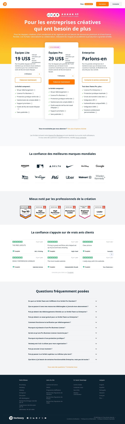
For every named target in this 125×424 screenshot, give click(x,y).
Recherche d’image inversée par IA (28, 401)
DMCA (48, 387)
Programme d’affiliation (53, 390)
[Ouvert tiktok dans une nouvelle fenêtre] (39, 418)
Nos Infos (76, 390)
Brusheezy (22, 385)
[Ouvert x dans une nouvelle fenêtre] (42, 418)
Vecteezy (22, 387)
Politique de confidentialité (88, 419)
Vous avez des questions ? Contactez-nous (62, 367)
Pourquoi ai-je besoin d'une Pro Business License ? (46, 328)
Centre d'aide (78, 385)
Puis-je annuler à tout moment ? (40, 349)
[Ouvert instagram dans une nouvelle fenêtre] (30, 418)
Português (102, 390)
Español (101, 387)
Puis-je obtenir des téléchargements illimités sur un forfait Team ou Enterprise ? (57, 312)
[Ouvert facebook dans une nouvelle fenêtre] (27, 418)
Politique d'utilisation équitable (106, 419)
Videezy (21, 390)
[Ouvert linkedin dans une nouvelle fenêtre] (33, 418)
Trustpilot (70, 272)
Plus (100, 398)
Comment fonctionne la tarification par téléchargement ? (49, 322)
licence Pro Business (56, 135)
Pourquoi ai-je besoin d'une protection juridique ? (46, 338)
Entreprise (22, 393)
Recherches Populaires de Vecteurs (54, 393)
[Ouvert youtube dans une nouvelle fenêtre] (45, 418)
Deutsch (101, 393)
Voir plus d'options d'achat (77, 129)
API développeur (24, 398)
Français (102, 395)
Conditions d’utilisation (73, 419)
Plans (82, 4)
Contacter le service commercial (96, 80)
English (101, 385)
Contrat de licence (52, 385)
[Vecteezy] (5, 4)
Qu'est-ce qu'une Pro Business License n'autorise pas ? (48, 333)
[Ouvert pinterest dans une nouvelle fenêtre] (36, 418)
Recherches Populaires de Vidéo (54, 402)
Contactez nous (78, 387)
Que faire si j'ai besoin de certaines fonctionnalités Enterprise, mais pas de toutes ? (58, 359)
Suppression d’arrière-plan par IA (27, 406)
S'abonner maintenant (28, 80)
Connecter (116, 4)
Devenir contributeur (77, 393)
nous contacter (81, 138)
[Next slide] (111, 254)
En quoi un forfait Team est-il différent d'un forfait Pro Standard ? (52, 301)
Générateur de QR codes (27, 409)
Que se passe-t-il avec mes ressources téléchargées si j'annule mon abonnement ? (58, 306)
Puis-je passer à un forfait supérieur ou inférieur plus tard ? (50, 354)
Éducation (22, 395)
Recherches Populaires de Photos (54, 398)
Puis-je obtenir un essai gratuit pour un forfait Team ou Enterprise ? (53, 317)
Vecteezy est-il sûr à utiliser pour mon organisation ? (47, 344)
